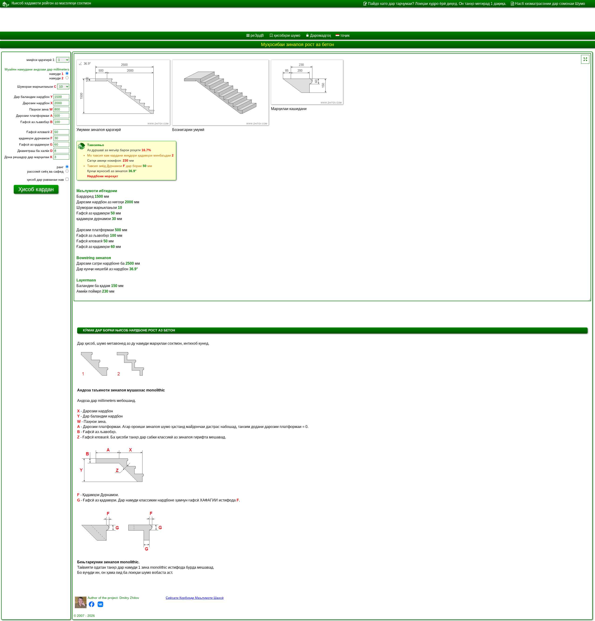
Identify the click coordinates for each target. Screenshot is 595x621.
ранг (60, 167)
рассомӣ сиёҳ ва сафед (45, 171)
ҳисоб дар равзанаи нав (46, 179)
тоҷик (344, 35)
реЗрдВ (257, 35)
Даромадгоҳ (320, 35)
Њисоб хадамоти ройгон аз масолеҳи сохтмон (51, 3)
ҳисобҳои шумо (287, 35)
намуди (56, 74)
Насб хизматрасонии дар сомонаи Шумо (550, 4)
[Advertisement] (141, 19)
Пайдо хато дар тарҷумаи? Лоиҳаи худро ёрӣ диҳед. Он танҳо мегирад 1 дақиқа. (437, 4)
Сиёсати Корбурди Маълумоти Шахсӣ (195, 598)
